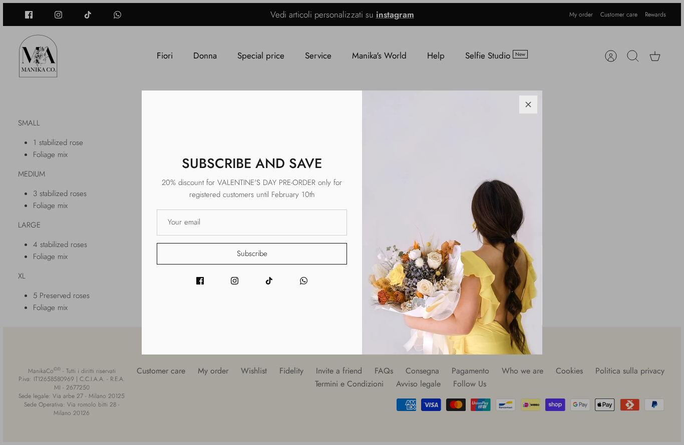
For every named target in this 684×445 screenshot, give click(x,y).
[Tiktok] (269, 281)
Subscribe (252, 253)
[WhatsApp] (303, 281)
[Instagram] (234, 281)
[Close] (528, 105)
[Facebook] (200, 281)
